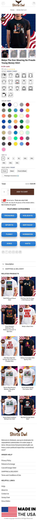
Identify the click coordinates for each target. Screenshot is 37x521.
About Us (4, 490)
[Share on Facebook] (6, 252)
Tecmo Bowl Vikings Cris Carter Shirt (27, 388)
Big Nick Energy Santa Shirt (27, 418)
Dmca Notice (5, 501)
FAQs (3, 486)
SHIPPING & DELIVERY (14, 269)
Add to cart (22, 192)
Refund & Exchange (8, 464)
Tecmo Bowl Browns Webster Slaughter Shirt (10, 389)
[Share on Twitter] (10, 252)
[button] (3, 3)
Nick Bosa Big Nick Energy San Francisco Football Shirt (9, 359)
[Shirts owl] (18, 3)
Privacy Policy (6, 460)
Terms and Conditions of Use (11, 475)
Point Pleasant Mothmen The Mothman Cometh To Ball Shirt (9, 329)
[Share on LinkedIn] (20, 252)
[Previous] (4, 31)
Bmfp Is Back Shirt (27, 326)
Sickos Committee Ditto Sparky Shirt (28, 358)
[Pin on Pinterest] (16, 252)
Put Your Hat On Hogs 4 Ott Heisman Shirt (27, 299)
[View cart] (33, 3)
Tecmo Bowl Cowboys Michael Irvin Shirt (9, 418)
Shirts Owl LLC (22, 10)
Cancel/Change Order (8, 468)
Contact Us (5, 494)
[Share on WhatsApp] (3, 252)
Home (12, 10)
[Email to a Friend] (13, 252)
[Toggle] (3, 264)
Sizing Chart (5, 497)
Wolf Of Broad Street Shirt (9, 299)
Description (9, 264)
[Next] (32, 31)
